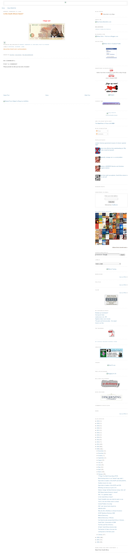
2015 (98, 435)
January (100, 534)
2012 (98, 442)
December (101, 451)
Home (3, 8)
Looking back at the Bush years (106, 531)
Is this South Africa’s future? (13, 14)
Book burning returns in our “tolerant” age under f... (111, 478)
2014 (98, 437)
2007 (98, 539)
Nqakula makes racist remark (102, 319)
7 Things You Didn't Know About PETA (108, 476)
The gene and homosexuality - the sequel (106, 321)
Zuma (22, 46)
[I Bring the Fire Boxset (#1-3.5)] (111, 217)
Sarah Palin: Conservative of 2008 (107, 522)
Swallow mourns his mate (104, 483)
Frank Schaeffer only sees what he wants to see (110, 499)
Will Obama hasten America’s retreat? (108, 492)
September (101, 458)
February (100, 474)
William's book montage (103, 211)
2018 (98, 428)
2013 (98, 439)
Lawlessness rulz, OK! (101, 317)
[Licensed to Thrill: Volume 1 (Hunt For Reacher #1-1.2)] (125, 233)
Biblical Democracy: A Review (106, 517)
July (99, 462)
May (99, 467)
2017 (98, 430)
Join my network (110, 56)
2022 (98, 421)
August (100, 460)
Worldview (112, 54)
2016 (98, 432)
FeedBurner (115, 205)
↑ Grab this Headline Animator (111, 115)
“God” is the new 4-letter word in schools (108, 501)
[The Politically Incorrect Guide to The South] (122, 239)
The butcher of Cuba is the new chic (107, 529)
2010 (98, 446)
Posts (99, 131)
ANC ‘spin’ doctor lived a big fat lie (107, 506)
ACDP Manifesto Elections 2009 (106, 513)
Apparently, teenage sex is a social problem (111, 157)
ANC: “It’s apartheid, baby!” (105, 494)
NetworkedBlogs (109, 48)
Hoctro (12, 54)
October (100, 455)
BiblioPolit (108, 51)
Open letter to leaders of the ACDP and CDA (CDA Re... (112, 480)
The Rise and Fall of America (105, 524)
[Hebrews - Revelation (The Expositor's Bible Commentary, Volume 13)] (111, 239)
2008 (98, 537)
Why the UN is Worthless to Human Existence (110, 510)
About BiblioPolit (11, 8)
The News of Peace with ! (105, 123)
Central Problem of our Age (105, 504)
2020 (98, 423)
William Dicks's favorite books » (120, 247)
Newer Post (6, 95)
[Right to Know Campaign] (111, 92)
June (99, 465)
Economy (18, 46)
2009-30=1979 (101, 508)
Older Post (87, 95)
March (100, 471)
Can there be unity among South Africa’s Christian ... (111, 520)
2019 (98, 425)
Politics (108, 54)
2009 (98, 449)
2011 (98, 444)
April (99, 469)
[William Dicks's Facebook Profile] (111, 43)
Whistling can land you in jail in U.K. (107, 487)
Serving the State (99, 315)
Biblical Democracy (103, 515)
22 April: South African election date (107, 527)
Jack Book (18, 54)
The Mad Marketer (27, 54)
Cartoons (11, 46)
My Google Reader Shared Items (106, 341)
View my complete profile (103, 29)
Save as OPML (122, 277)
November (101, 453)
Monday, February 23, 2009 (27, 44)
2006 (98, 542)
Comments (100, 134)
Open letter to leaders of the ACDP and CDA (109, 485)
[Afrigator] (111, 95)
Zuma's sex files (99, 323)
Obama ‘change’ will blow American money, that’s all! (111, 490)
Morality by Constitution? (101, 313)
